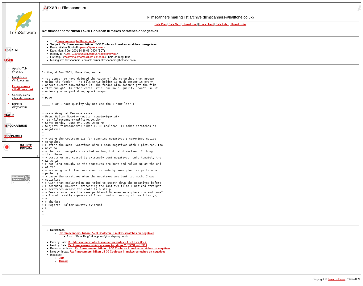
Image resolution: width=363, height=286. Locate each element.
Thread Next (206, 24)
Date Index (222, 24)
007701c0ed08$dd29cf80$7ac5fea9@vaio (91, 53)
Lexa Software (336, 279)
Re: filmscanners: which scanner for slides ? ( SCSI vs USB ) (107, 245)
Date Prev (161, 24)
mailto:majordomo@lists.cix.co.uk (84, 57)
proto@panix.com (92, 47)
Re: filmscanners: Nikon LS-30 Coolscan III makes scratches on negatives (106, 233)
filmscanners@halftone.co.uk (76, 41)
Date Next (174, 24)
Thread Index (238, 24)
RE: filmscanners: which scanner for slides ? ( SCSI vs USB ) (107, 242)
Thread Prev (189, 24)
